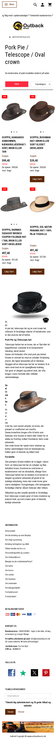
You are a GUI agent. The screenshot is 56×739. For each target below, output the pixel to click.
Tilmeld (10, 712)
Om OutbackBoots (12, 557)
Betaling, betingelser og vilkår (17, 544)
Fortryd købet (10, 596)
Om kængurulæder (12, 588)
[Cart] (50, 4)
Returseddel (10, 531)
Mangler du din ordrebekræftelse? (18, 561)
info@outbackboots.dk (40, 639)
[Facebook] (11, 672)
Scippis (5, 156)
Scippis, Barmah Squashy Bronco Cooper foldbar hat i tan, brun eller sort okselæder (14, 237)
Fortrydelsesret (11, 592)
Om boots (9, 570)
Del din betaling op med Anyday (18, 535)
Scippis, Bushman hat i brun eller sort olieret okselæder (40, 143)
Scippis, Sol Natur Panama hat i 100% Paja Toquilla (41, 230)
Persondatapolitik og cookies (17, 553)
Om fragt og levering (13, 540)
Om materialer (11, 583)
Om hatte (9, 566)
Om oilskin (9, 574)
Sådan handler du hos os (15, 548)
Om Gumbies (10, 579)
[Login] (42, 4)
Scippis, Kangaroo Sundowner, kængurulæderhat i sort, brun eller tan (14, 144)
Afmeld (21, 712)
